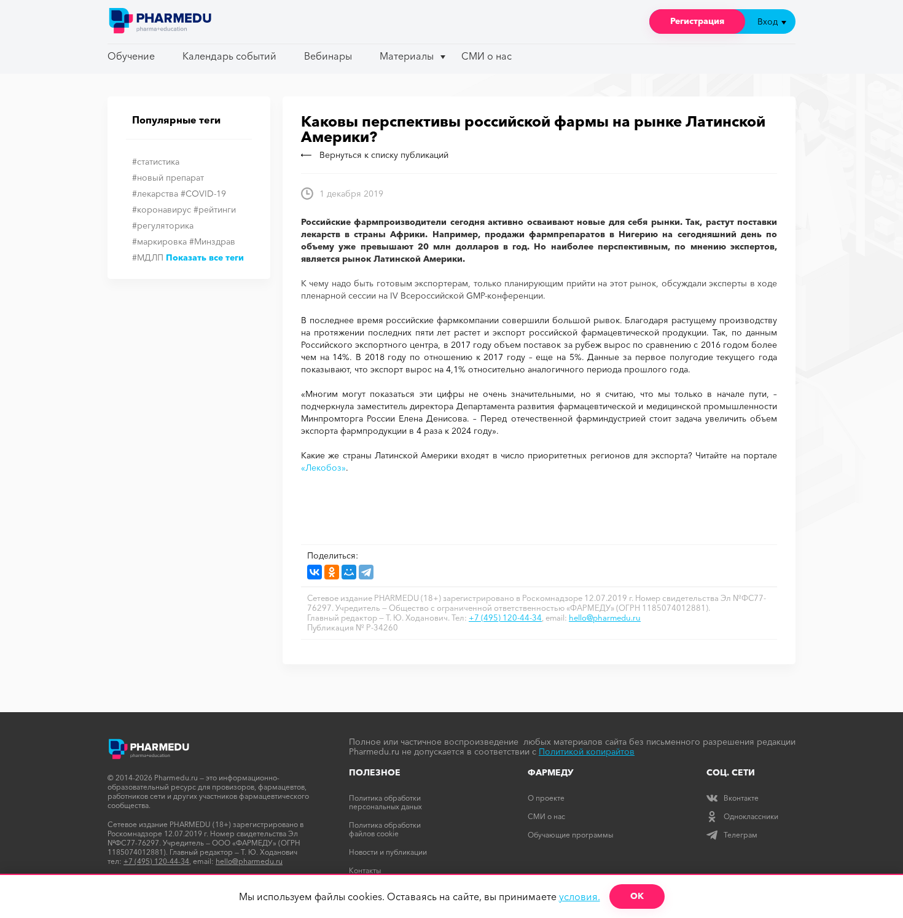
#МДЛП (147, 257)
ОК (637, 895)
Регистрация (697, 20)
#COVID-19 (203, 193)
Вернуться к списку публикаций (383, 155)
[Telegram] (366, 572)
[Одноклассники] (331, 572)
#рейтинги (215, 209)
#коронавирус (161, 209)
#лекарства (155, 193)
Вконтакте (741, 797)
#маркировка (159, 241)
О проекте (546, 797)
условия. (579, 896)
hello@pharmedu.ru (605, 617)
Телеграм (740, 834)
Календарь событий (229, 55)
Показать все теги (205, 257)
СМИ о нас (486, 55)
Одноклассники (751, 816)
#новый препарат (168, 177)
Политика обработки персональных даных (385, 802)
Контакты (365, 870)
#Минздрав (212, 241)
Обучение (131, 55)
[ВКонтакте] (314, 572)
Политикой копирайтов (587, 751)
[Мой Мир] (349, 572)
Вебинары (328, 55)
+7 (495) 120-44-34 (505, 617)
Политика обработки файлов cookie (385, 829)
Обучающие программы (570, 834)
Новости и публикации (388, 852)
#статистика (155, 161)
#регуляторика (163, 225)
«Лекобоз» (323, 467)
